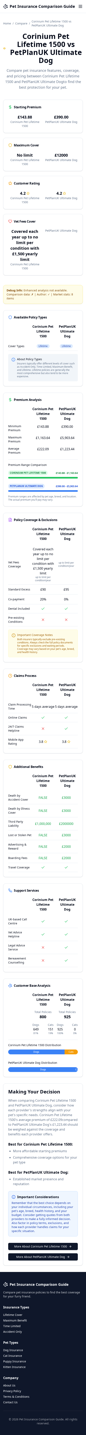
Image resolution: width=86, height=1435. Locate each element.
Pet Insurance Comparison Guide (42, 6)
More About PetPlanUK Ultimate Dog (40, 1257)
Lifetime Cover (12, 1315)
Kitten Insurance (14, 1367)
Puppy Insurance (14, 1361)
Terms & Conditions (16, 1396)
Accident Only (12, 1332)
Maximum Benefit (15, 1320)
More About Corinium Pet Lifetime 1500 (40, 1246)
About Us (9, 1385)
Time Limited (12, 1326)
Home (7, 23)
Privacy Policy (12, 1391)
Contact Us (10, 1402)
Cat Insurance (12, 1356)
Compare (21, 23)
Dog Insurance (13, 1350)
